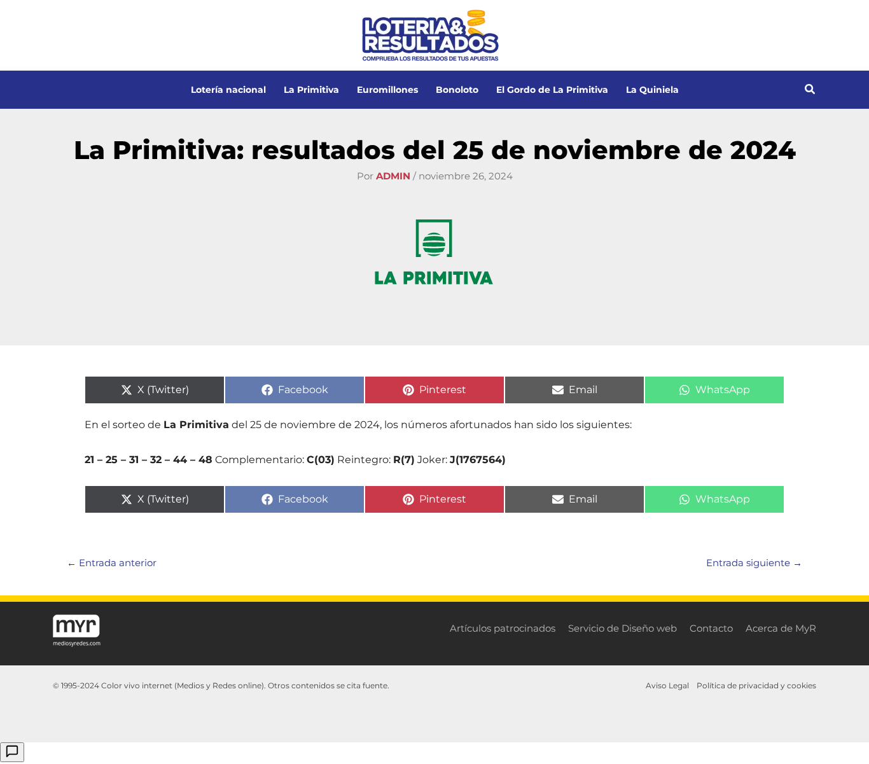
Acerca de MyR (781, 628)
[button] (810, 91)
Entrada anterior (111, 563)
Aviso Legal (667, 685)
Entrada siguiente (754, 563)
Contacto (711, 628)
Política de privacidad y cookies (756, 685)
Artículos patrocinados (502, 628)
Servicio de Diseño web (622, 628)
